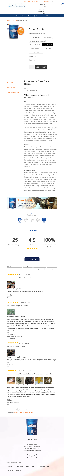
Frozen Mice (43, 4)
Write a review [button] (32, 259)
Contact (10, 466)
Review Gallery (42, 11)
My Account (35, 1)
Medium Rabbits (35, 45)
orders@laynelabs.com (34, 451)
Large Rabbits (47, 45)
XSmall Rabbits (35, 37)
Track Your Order (45, 1)
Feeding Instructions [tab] (13, 92)
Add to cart (41, 67)
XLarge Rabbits (35, 48)
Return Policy (30, 466)
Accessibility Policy (43, 466)
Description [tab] (10, 82)
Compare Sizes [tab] (11, 87)
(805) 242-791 (34, 448)
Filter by (25, 266)
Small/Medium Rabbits (37, 41)
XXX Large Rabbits (36, 52)
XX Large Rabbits (48, 48)
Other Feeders (42, 9)
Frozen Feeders (19, 413)
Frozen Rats (43, 7)
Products (14, 20)
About (44, 13)
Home (8, 20)
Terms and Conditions (14, 470)
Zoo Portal (27, 1)
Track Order (19, 466)
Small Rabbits (47, 37)
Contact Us (32, 456)
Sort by (9, 266)
